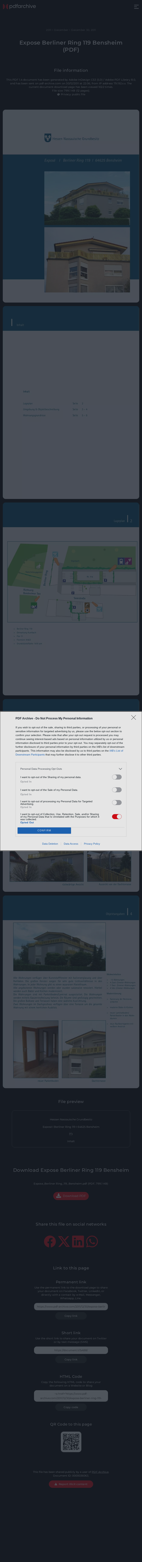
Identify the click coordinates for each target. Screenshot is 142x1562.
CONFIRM (44, 830)
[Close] (134, 718)
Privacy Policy (92, 843)
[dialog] (71, 781)
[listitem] (71, 769)
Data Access (71, 843)
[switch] (117, 777)
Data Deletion (50, 843)
